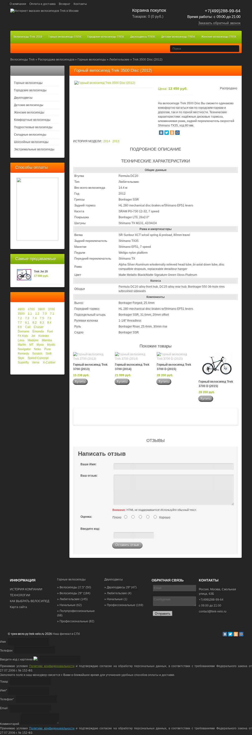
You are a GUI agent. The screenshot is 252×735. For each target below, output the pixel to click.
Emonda (38, 331)
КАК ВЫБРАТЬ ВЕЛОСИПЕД (29, 601)
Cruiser (39, 327)
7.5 (42, 318)
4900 (21, 309)
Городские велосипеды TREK (105, 36)
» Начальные (69, 605)
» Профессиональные (75, 621)
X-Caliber (49, 362)
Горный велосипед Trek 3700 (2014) (132, 367)
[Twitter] (166, 132)
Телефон (6, 650)
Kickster (43, 336)
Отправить (163, 613)
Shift (48, 353)
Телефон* (7, 699)
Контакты (80, 4)
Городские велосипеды (30, 90)
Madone (33, 340)
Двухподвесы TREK (142, 36)
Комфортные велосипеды (32, 120)
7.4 (34, 318)
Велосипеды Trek (22, 59)
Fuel (50, 331)
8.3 (42, 322)
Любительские (119, 59)
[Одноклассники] (172, 132)
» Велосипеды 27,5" (74, 587)
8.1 (27, 322)
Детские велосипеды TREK (178, 36)
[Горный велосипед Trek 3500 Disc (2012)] (104, 83)
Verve (36, 362)
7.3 (27, 318)
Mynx (40, 344)
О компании (18, 4)
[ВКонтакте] (161, 132)
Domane (23, 331)
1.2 (37, 313)
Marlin (22, 344)
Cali (28, 327)
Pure (47, 349)
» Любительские (72, 599)
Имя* (3, 690)
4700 (31, 309)
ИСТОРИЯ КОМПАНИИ (26, 589)
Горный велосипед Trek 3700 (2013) (90, 367)
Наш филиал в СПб (66, 634)
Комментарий (9, 724)
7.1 (52, 313)
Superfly (23, 362)
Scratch (37, 353)
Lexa (21, 340)
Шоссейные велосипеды (31, 142)
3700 (51, 309)
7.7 (20, 322)
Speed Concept (38, 358)
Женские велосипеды (29, 112)
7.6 (49, 318)
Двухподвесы (23, 97)
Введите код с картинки (16, 659)
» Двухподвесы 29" (120, 587)
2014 (106, 141)
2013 (115, 141)
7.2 (20, 318)
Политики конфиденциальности (52, 666)
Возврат (64, 4)
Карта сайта (18, 607)
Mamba (47, 340)
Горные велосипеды (92, 59)
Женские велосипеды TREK (218, 36)
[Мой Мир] (177, 132)
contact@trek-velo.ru (212, 611)
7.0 (45, 313)
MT (31, 344)
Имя (3, 641)
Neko (37, 349)
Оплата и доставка (42, 4)
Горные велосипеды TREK (64, 36)
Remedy (23, 353)
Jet (33, 336)
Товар (4, 681)
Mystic (51, 344)
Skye (21, 358)
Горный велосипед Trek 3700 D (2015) (174, 367)
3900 (41, 309)
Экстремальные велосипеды (34, 149)
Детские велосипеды (28, 105)
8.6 (20, 327)
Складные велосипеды (30, 134)
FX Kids (23, 336)
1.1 (30, 313)
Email (4, 708)
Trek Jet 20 (41, 271)
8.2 (34, 322)
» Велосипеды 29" (73, 593)
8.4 (49, 322)
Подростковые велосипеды (33, 127)
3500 (21, 313)
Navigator (24, 349)
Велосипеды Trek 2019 (28, 36)
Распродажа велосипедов (56, 59)
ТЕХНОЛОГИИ (20, 595)
